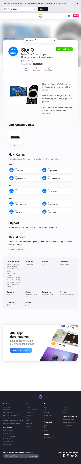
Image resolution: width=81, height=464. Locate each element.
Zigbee (65, 410)
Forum (46, 428)
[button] (19, 9)
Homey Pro (6, 410)
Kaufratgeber (7, 427)
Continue (43, 9)
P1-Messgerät (67, 425)
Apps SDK (47, 410)
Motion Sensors (8, 430)
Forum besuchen (47, 294)
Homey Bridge (7, 418)
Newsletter (29, 423)
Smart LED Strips (8, 439)
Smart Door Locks (8, 433)
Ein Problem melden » (67, 294)
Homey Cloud (7, 407)
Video (8, 294)
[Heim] (40, 16)
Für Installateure (49, 438)
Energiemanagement (69, 419)
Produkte (6, 404)
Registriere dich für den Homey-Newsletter (18, 452)
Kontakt (28, 426)
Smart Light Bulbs (8, 441)
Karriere (28, 407)
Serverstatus (48, 418)
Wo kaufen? (29, 415)
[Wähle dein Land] (69, 16)
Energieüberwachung (69, 422)
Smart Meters (7, 444)
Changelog (47, 415)
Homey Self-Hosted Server (11, 415)
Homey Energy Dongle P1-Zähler (13, 420)
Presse (28, 420)
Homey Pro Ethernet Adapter (11, 423)
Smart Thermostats (9, 436)
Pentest (46, 430)
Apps (6, 38)
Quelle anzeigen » (12, 305)
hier (55, 228)
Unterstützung (30, 412)
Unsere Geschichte (31, 410)
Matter (65, 412)
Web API (46, 412)
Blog (27, 418)
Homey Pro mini (8, 412)
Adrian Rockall (64, 264)
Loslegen (47, 407)
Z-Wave (65, 407)
